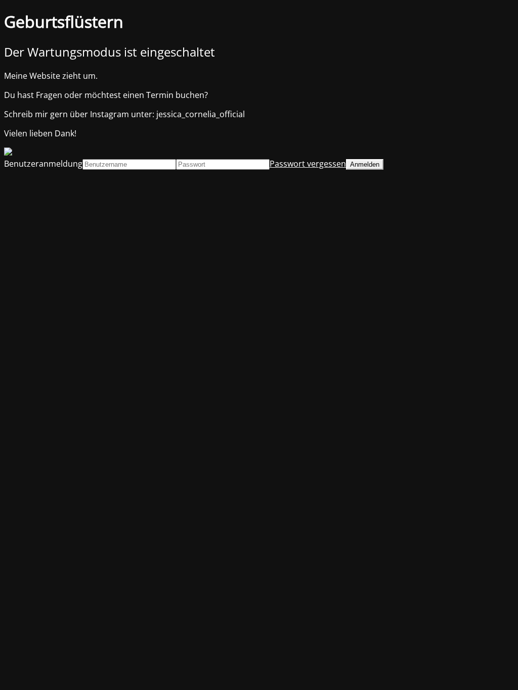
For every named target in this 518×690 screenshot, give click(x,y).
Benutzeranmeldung (43, 163)
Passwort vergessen (308, 163)
